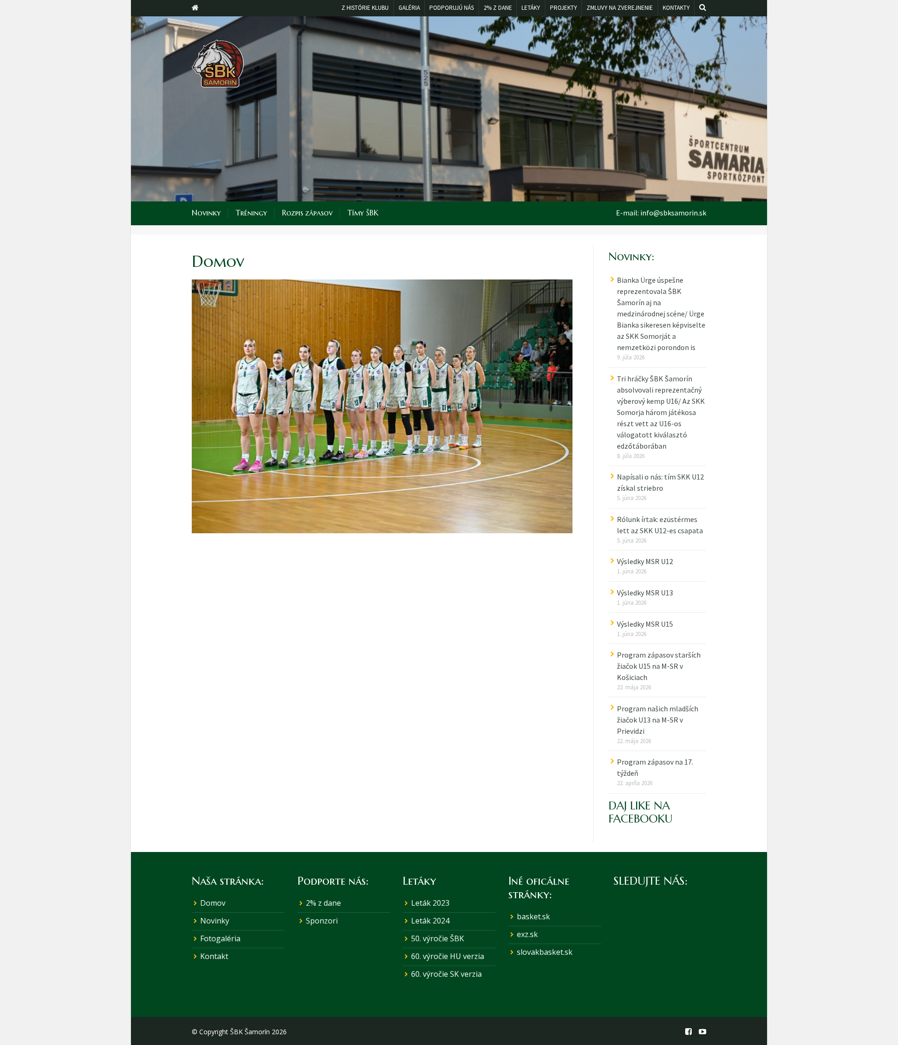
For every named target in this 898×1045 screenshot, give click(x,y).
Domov (212, 903)
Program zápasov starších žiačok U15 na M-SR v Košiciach (659, 666)
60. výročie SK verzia (446, 974)
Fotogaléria (220, 938)
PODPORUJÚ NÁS (451, 8)
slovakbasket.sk (544, 952)
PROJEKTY (563, 8)
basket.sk (533, 916)
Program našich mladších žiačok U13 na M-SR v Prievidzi (657, 720)
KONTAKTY (676, 8)
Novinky (206, 212)
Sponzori (322, 921)
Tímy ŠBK (363, 212)
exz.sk (527, 934)
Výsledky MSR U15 (645, 624)
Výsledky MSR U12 (645, 561)
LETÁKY (530, 8)
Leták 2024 (430, 921)
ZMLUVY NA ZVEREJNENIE (620, 8)
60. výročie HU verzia (447, 956)
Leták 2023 (430, 903)
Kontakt (214, 956)
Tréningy (251, 212)
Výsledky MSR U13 (645, 592)
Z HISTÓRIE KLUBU (365, 8)
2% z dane (323, 903)
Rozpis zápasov (307, 212)
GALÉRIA (409, 8)
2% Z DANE (498, 8)
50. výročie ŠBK (437, 938)
